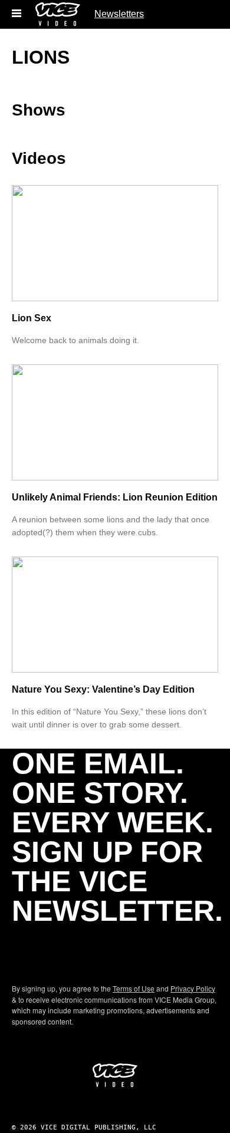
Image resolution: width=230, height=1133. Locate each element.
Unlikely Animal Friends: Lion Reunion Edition (115, 497)
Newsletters (119, 14)
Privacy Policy (192, 988)
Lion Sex (31, 318)
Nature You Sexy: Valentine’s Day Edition (103, 689)
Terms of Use (134, 988)
